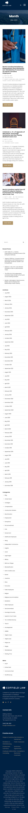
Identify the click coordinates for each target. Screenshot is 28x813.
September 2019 (9, 451)
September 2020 (9, 410)
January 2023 (8, 334)
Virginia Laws (8, 639)
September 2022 (9, 342)
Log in (6, 663)
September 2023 (9, 315)
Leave (6, 552)
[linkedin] (5, 702)
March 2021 (7, 387)
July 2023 (7, 319)
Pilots (6, 582)
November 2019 (9, 444)
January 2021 (8, 395)
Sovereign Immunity (10, 612)
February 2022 (8, 353)
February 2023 (8, 330)
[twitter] (10, 702)
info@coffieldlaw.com (9, 725)
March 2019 (8, 474)
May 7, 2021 (7, 197)
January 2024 (8, 308)
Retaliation (7, 601)
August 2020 (8, 414)
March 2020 (8, 429)
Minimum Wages (9, 563)
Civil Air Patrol (8, 499)
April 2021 (7, 383)
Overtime (7, 578)
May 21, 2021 (8, 139)
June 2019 (7, 463)
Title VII (6, 623)
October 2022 (8, 338)
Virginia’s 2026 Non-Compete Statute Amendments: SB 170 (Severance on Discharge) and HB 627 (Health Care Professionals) (14, 261)
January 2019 (8, 482)
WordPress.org (8, 675)
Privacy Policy (15, 807)
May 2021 (7, 380)
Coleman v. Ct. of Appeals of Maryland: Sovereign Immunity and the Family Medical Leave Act (14, 134)
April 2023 (7, 327)
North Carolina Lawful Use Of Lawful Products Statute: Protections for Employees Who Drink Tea (14, 192)
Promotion (7, 586)
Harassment (8, 533)
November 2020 (9, 402)
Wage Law (7, 642)
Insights (7, 548)
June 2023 (7, 323)
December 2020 (9, 398)
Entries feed (8, 667)
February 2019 (8, 478)
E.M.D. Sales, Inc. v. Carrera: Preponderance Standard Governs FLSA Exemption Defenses (15, 253)
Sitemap (7, 807)
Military (6, 559)
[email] (3, 702)
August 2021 (8, 372)
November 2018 (9, 485)
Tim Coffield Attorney (10, 620)
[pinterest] (8, 702)
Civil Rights (7, 503)
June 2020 (7, 417)
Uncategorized (8, 627)
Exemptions (8, 521)
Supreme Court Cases (11, 143)
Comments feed (9, 671)
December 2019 (9, 440)
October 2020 (8, 406)
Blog (6, 495)
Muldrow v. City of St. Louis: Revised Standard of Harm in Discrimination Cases (14, 268)
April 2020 (7, 425)
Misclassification (9, 567)
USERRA (6, 631)
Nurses (6, 574)
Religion (7, 593)
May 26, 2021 (8, 75)
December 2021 (9, 357)
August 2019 (8, 455)
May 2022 (7, 349)
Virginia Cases (8, 635)
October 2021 (8, 364)
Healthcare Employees (10, 537)
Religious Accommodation (11, 597)
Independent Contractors (11, 544)
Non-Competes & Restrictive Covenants (19, 753)
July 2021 (7, 376)
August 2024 (8, 296)
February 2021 (8, 391)
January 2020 (8, 436)
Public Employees (9, 589)
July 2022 (7, 346)
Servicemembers (9, 608)
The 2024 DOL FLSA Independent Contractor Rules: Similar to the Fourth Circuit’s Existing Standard (15, 275)
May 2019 (7, 466)
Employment (8, 518)
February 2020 (8, 432)
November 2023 (9, 312)
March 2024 (8, 300)
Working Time (8, 654)
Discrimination (8, 514)
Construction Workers (10, 510)
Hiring (6, 540)
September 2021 (9, 368)
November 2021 (9, 361)
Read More (7, 104)
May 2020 (7, 421)
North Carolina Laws (11, 79)
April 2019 (7, 470)
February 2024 (8, 304)
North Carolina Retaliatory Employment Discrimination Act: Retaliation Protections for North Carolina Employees (13, 70)
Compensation (9, 506)
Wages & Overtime (8, 737)
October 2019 (8, 448)
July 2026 (7, 293)
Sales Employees (9, 605)
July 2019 (7, 459)
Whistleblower (17, 80)
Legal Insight (8, 555)
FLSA (6, 529)
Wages (6, 646)
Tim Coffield (8, 77)
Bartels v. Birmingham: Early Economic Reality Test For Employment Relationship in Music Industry (14, 282)
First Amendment (9, 525)
